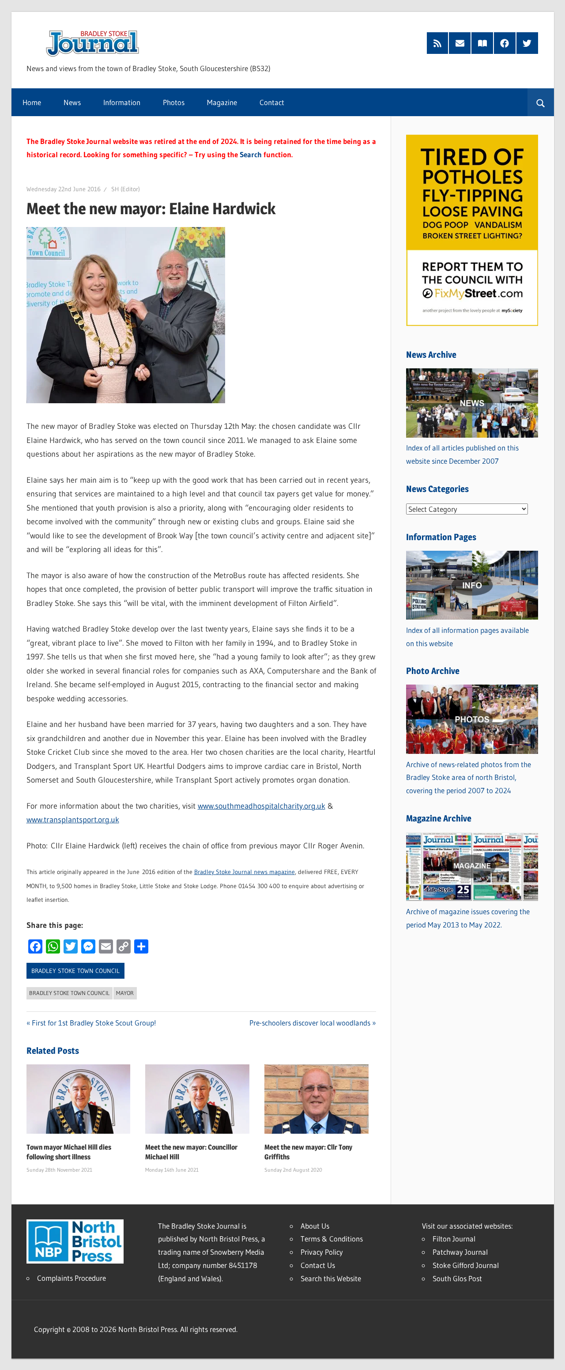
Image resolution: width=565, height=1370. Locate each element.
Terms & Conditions (332, 1238)
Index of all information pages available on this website (467, 636)
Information (121, 102)
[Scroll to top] (550, 1355)
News (72, 102)
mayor (125, 992)
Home (32, 102)
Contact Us (318, 1265)
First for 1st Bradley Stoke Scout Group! (94, 1022)
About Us (315, 1225)
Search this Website (331, 1278)
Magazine (222, 102)
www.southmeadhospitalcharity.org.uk (261, 806)
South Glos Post (457, 1278)
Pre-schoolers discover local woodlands (309, 1022)
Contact (272, 102)
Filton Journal (454, 1238)
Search (251, 154)
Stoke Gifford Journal (466, 1265)
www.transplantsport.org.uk (72, 820)
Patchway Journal (460, 1251)
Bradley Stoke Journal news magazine (244, 872)
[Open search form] (540, 102)
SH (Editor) (125, 189)
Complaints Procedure (71, 1278)
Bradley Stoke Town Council (75, 971)
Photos (174, 102)
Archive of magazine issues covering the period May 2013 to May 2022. (468, 918)
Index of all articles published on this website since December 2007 (462, 454)
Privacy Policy (322, 1251)
